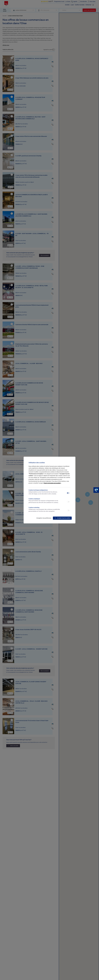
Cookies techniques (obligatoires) (43, 492)
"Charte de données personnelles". (52, 483)
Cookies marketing (44, 509)
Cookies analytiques (43, 500)
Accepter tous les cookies (63, 518)
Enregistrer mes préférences (44, 518)
